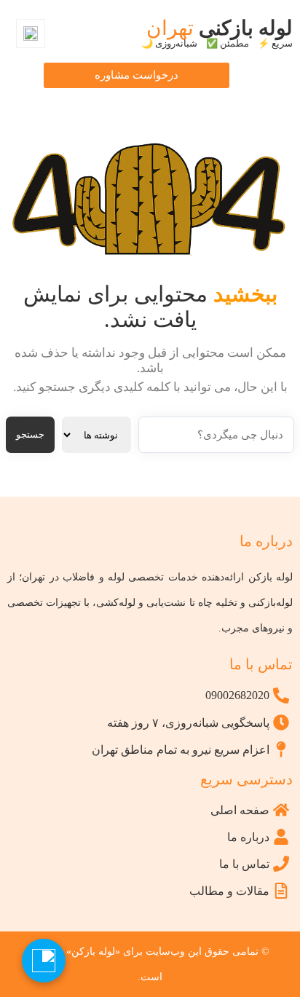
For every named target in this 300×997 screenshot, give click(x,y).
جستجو (30, 434)
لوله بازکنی (217, 32)
